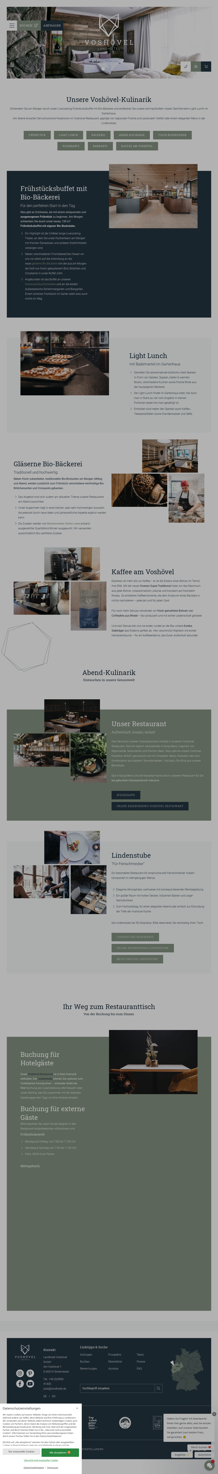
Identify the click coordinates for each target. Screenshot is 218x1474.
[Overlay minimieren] (77, 1408)
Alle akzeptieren (58, 1452)
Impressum (52, 1467)
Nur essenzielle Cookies (21, 1451)
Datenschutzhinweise (34, 1467)
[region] (41, 1429)
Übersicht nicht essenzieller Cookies (41, 1460)
